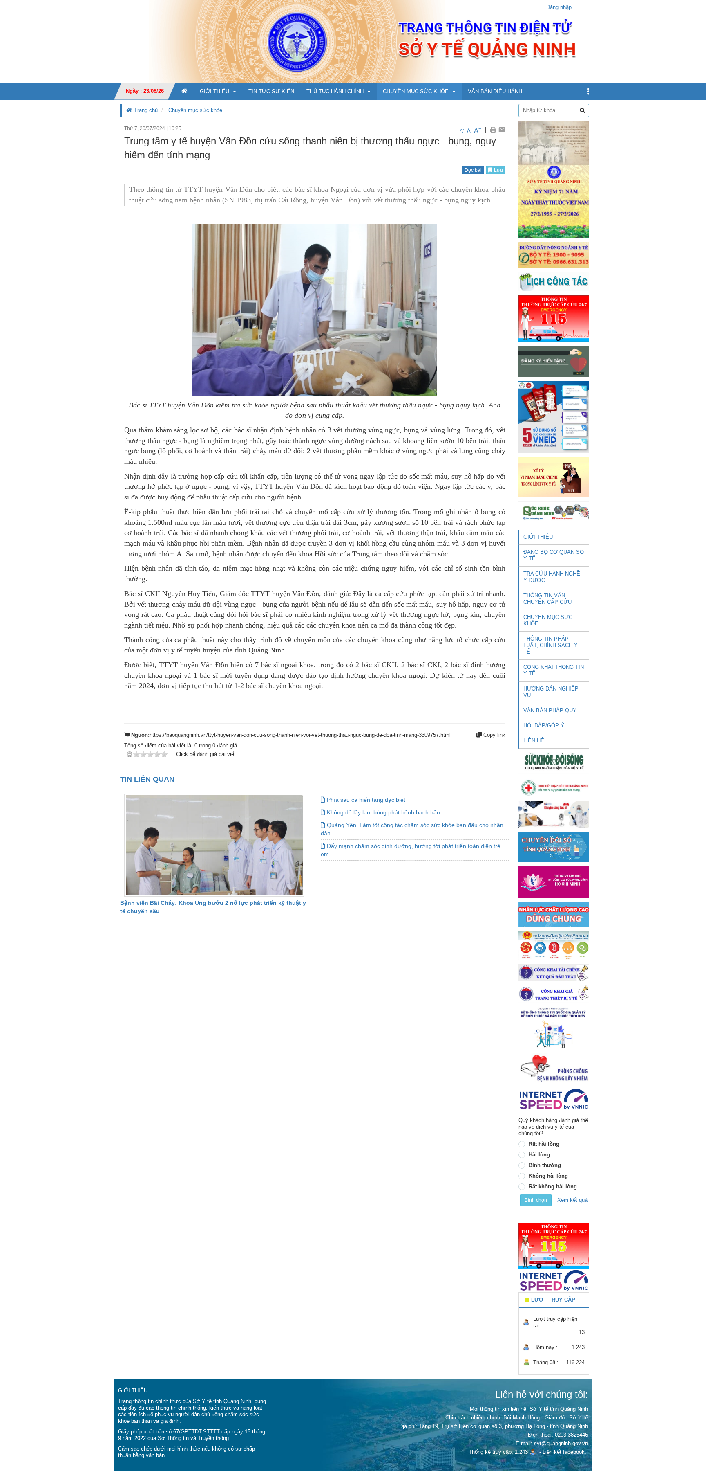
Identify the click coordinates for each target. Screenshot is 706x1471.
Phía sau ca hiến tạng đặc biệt (365, 799)
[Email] (501, 129)
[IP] (553, 1099)
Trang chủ (145, 110)
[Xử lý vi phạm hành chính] (553, 476)
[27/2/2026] (553, 179)
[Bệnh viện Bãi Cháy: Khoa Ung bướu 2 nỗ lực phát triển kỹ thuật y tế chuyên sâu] (214, 845)
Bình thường (545, 1165)
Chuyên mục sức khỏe (195, 110)
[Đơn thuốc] (553, 1027)
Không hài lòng (548, 1176)
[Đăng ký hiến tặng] (553, 361)
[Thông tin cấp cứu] (553, 318)
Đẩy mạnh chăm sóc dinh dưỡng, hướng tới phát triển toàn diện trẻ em (410, 850)
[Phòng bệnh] (553, 1068)
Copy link (493, 735)
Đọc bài (473, 170)
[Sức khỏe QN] (553, 511)
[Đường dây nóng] (553, 255)
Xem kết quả (572, 1200)
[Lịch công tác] (553, 281)
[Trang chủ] (353, 41)
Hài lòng (539, 1155)
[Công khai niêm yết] (553, 993)
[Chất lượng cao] (553, 914)
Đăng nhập (559, 7)
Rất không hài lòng (553, 1186)
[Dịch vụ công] (553, 945)
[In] (493, 129)
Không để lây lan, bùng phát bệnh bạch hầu (382, 812)
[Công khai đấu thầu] (553, 972)
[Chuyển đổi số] (553, 846)
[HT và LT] (553, 881)
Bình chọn (536, 1200)
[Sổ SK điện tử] (553, 417)
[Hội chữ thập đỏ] (553, 787)
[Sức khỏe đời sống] (553, 761)
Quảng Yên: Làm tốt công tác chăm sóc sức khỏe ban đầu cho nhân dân (412, 829)
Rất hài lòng (544, 1144)
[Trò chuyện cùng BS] (553, 814)
